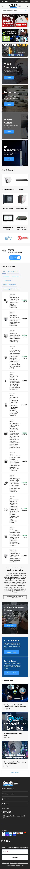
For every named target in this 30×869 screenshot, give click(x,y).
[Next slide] (18, 257)
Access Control (16, 276)
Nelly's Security (7, 788)
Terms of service (11, 865)
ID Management (7, 280)
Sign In (18, 1)
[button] (2, 6)
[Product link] (15, 301)
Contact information (23, 863)
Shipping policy (19, 865)
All (4, 271)
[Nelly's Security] (15, 20)
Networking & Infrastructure (11, 289)
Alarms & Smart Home (9, 284)
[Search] (26, 10)
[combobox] (15, 10)
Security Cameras (13, 271)
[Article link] (15, 697)
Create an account (24, 1)
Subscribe (15, 857)
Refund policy (13, 863)
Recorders (6, 276)
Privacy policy (5, 863)
